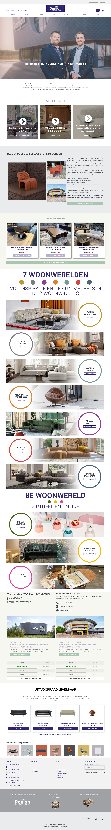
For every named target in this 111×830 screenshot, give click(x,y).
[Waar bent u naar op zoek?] (98, 10)
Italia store (89, 476)
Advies (20, 574)
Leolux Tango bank (18, 723)
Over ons (97, 14)
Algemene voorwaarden (62, 773)
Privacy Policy (60, 775)
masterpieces (21, 397)
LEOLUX (89, 312)
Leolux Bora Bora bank (68, 723)
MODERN (90, 368)
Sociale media (35, 771)
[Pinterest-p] (102, 819)
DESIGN (89, 421)
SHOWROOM (90, 548)
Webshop (66, 14)
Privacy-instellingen (50, 826)
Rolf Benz (21, 341)
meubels (89, 423)
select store (90, 314)
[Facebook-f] (98, 819)
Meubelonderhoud (61, 769)
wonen (90, 370)
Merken (26, 14)
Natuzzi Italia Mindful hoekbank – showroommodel (89, 248)
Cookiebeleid (60, 777)
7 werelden (40, 14)
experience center (21, 344)
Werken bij (34, 769)
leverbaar (20, 524)
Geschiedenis (35, 767)
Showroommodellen (81, 14)
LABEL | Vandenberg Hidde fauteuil (92, 723)
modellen (89, 550)
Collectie (13, 14)
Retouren (59, 771)
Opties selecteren (18, 728)
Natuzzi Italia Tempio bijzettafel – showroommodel (22, 248)
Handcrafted (21, 394)
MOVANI (21, 447)
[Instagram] (95, 819)
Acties (54, 14)
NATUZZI (89, 473)
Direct (20, 521)
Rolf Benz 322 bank (43, 723)
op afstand (21, 577)
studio (21, 449)
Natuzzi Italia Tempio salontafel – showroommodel (55, 248)
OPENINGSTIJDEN (93, 2)
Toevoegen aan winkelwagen (22, 255)
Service (58, 767)
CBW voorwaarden (61, 764)
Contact (102, 2)
